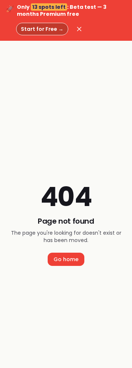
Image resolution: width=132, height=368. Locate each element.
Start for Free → (42, 29)
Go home (66, 259)
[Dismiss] (79, 29)
